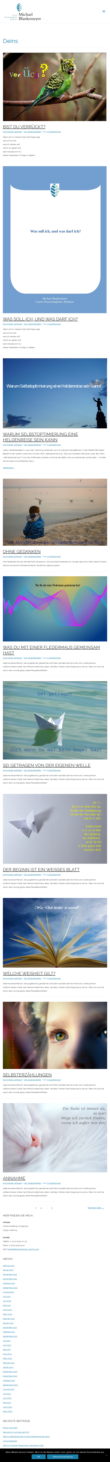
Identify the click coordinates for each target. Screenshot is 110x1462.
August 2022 (8, 1292)
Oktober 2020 (9, 1380)
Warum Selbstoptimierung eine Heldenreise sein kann (26, 1436)
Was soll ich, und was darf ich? (40, 319)
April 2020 (7, 1407)
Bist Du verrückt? (24, 126)
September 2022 (10, 1288)
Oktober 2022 (9, 1283)
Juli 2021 (6, 1341)
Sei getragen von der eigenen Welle (47, 765)
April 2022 (7, 1309)
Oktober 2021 (9, 1332)
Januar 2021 (8, 1367)
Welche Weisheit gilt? (29, 973)
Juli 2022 (7, 1296)
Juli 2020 (7, 1393)
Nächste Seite (96, 1208)
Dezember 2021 (10, 1327)
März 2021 (7, 1358)
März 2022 (7, 1314)
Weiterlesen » (9, 468)
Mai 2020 (7, 1402)
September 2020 (10, 1385)
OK (38, 1457)
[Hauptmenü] (104, 11)
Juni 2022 (7, 1301)
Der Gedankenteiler (32, 132)
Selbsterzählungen (27, 1074)
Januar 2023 (8, 1270)
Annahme (14, 1178)
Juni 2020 (7, 1398)
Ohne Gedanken (22, 551)
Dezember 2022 (10, 1274)
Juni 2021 (7, 1345)
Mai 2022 (7, 1305)
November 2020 (10, 1376)
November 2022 (10, 1279)
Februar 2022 (9, 1318)
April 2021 (7, 1354)
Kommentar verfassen (12, 132)
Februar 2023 (9, 1265)
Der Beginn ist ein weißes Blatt (41, 869)
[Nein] (106, 1455)
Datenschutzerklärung (63, 1457)
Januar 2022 (8, 1323)
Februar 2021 (8, 1363)
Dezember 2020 (10, 1371)
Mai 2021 (7, 1349)
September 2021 (10, 1336)
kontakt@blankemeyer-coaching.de (23, 1249)
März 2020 (7, 1411)
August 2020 (8, 1389)
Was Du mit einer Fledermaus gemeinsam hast (23, 1445)
